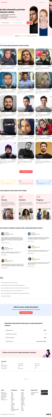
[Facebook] (47, 414)
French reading (20, 368)
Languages (5, 42)
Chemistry (12, 403)
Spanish (12, 398)
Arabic (2, 363)
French (12, 393)
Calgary (22, 394)
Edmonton (22, 397)
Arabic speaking (20, 363)
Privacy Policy (3, 394)
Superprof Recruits (4, 399)
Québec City (23, 404)
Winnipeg (22, 399)
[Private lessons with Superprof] (4, 2)
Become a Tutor (42, 2)
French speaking (3, 368)
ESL (35, 368)
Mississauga (23, 398)
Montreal (22, 393)
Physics (12, 405)
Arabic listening (20, 365)
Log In (48, 2)
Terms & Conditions (4, 393)
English (12, 397)
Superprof (1, 42)
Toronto (22, 392)
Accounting (13, 404)
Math (12, 392)
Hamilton (22, 403)
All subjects (13, 410)
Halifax (22, 408)
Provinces (2, 398)
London (22, 409)
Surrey (22, 405)
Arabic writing (37, 365)
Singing (12, 394)
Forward (28, 379)
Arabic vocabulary (4, 365)
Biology (12, 408)
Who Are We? (3, 392)
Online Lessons (3, 397)
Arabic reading (37, 363)
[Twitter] (48, 414)
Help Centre (33, 393)
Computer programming (15, 409)
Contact (32, 394)
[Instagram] (50, 414)
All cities (22, 410)
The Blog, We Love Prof (34, 392)
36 (25, 379)
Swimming (12, 399)
